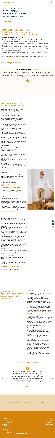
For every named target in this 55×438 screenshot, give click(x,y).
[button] (3, 378)
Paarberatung (4, 185)
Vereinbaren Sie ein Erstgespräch (11, 211)
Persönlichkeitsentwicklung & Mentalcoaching (27, 69)
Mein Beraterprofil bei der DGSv (9, 191)
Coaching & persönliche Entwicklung (10, 187)
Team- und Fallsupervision (8, 184)
